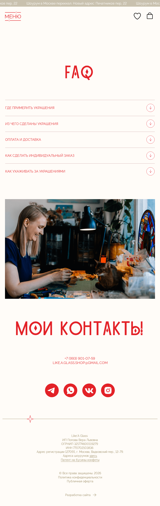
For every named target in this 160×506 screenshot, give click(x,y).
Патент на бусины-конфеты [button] (80, 460)
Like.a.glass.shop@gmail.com (80, 363)
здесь (93, 455)
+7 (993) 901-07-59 (80, 358)
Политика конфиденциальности (80, 477)
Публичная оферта (80, 481)
